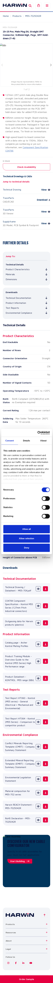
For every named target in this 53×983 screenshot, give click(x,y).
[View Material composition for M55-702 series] (38, 792)
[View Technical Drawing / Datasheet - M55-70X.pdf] (38, 588)
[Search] (30, 6)
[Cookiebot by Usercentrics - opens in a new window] (38, 433)
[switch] (46, 498)
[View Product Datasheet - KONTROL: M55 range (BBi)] (38, 678)
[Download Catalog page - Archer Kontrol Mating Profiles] (45, 644)
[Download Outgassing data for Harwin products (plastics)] (45, 622)
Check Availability (26, 167)
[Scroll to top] (44, 915)
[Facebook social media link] (15, 963)
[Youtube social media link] (30, 963)
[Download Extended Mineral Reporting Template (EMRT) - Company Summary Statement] (45, 763)
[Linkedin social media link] (23, 963)
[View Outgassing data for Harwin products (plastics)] (38, 622)
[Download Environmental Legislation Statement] (45, 779)
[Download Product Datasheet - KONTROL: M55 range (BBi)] (45, 678)
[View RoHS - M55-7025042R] (38, 819)
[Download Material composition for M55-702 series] (45, 792)
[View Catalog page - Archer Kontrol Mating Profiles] (38, 644)
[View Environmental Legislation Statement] (38, 779)
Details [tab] (26, 440)
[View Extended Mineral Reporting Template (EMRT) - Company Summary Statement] (38, 763)
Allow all (26, 529)
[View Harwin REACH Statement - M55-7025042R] (38, 806)
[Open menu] (47, 6)
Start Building (17, 861)
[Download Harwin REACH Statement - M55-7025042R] (45, 806)
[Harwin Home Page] (13, 6)
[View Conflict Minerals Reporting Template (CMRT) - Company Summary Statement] (38, 746)
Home (6, 16)
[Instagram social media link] (8, 963)
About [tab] (43, 440)
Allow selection (26, 538)
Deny (26, 547)
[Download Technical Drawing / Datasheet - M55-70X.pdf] (45, 588)
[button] (26, 924)
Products (16, 16)
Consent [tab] (9, 440)
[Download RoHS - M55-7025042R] (45, 819)
